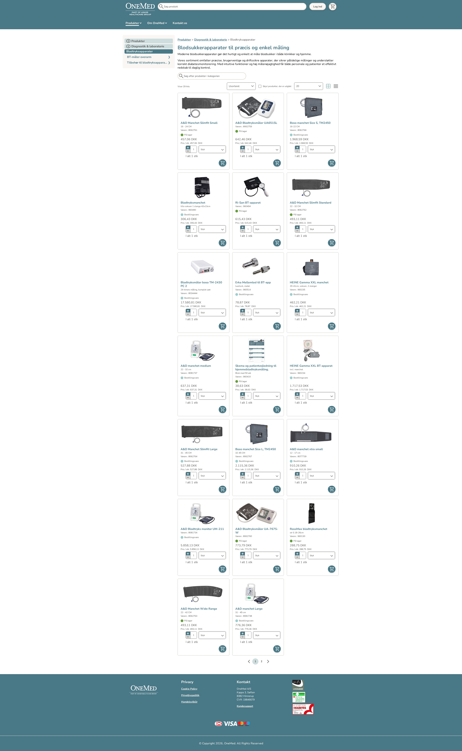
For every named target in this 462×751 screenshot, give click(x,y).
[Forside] (140, 9)
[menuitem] (133, 23)
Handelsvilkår (189, 702)
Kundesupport (245, 706)
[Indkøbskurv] (332, 6)
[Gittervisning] (328, 86)
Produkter (184, 40)
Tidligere (250, 662)
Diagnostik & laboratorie (210, 40)
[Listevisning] (335, 86)
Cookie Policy (189, 689)
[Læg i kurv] (222, 163)
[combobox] (241, 86)
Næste (266, 662)
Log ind (317, 6)
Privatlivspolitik (190, 695)
